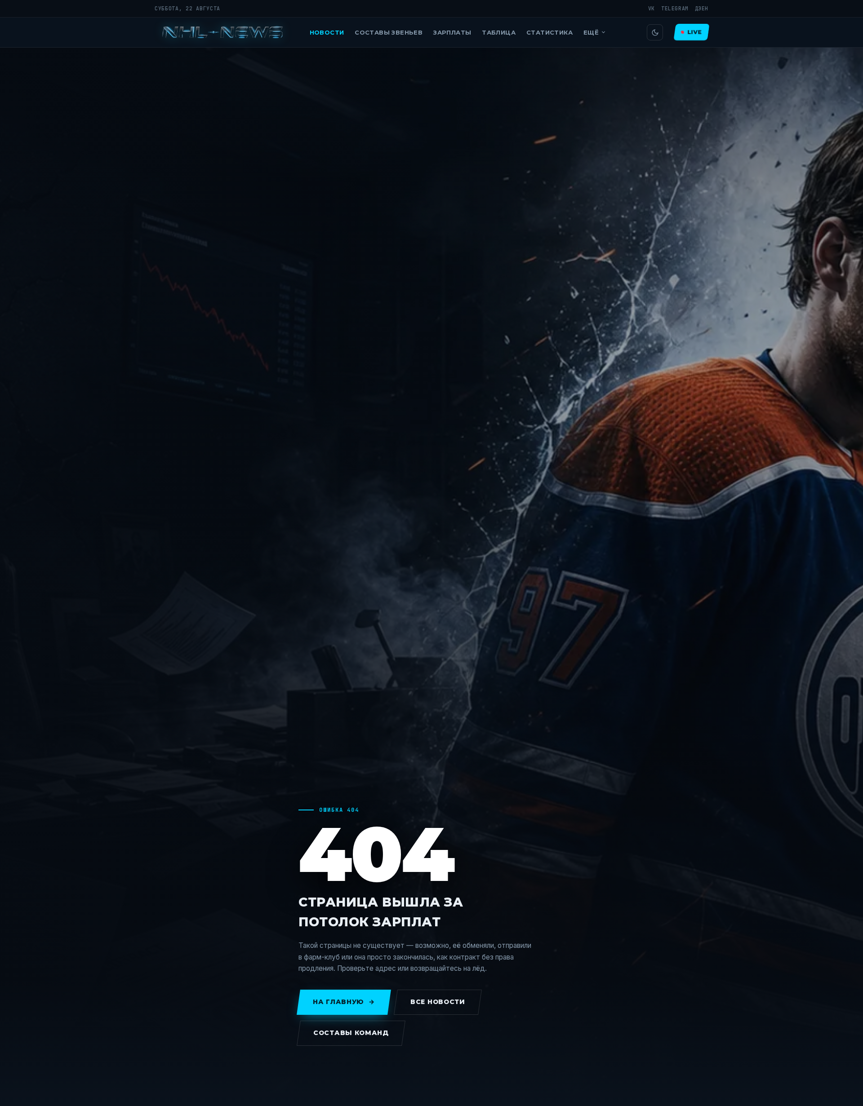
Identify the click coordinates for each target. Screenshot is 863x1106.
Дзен (701, 8)
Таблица (499, 32)
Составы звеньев (389, 32)
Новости (327, 32)
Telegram (675, 8)
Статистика (549, 32)
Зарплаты (452, 32)
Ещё (591, 32)
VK (651, 8)
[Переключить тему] (655, 32)
